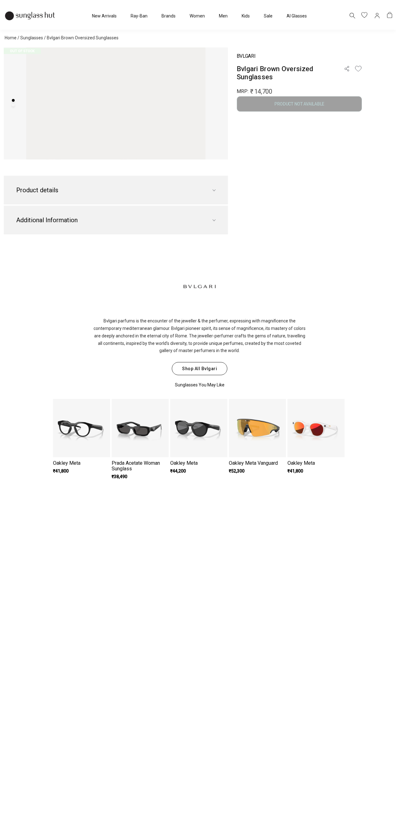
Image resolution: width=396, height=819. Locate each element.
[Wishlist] (358, 68)
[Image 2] (13, 105)
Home (11, 37)
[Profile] (377, 15)
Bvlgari (246, 56)
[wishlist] (365, 15)
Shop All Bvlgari (199, 368)
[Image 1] (13, 100)
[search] (352, 15)
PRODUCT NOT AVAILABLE (299, 103)
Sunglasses (31, 37)
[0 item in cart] (390, 15)
